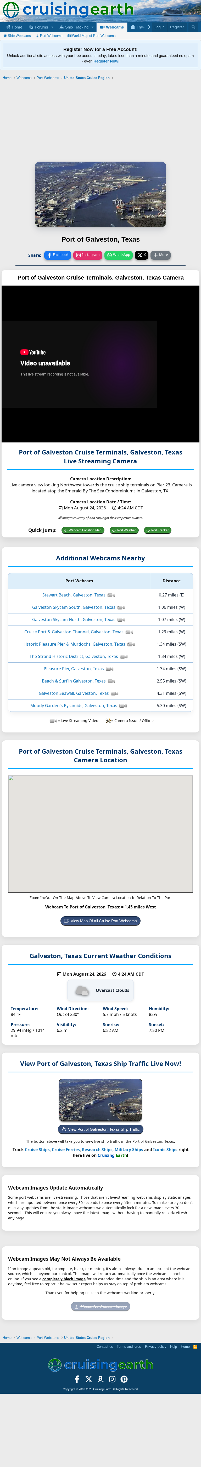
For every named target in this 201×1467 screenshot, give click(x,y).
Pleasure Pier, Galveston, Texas (74, 669)
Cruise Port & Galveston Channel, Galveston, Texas (74, 632)
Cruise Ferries (66, 1149)
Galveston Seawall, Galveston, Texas (74, 693)
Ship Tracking (76, 27)
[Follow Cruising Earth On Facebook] (77, 1380)
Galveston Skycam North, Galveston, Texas (73, 619)
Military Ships (129, 1149)
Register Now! (106, 61)
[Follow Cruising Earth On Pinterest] (124, 1380)
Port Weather (126, 530)
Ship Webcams (19, 36)
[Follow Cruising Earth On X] (89, 1380)
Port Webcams (51, 36)
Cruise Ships (37, 1149)
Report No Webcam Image (103, 1306)
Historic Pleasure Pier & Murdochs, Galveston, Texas (74, 644)
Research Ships (97, 1149)
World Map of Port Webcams (94, 36)
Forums (41, 27)
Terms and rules (129, 1347)
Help (173, 1347)
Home (16, 27)
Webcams (114, 27)
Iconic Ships (165, 1149)
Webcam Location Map (85, 530)
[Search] (193, 27)
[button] (52, 27)
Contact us (105, 1347)
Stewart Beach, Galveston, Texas (73, 595)
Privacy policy (155, 1347)
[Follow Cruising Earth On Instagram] (112, 1380)
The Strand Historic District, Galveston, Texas (74, 656)
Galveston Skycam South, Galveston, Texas (73, 607)
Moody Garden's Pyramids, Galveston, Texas (73, 705)
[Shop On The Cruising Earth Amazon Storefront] (101, 1380)
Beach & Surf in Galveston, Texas (74, 681)
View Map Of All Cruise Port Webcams (104, 921)
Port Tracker (160, 530)
